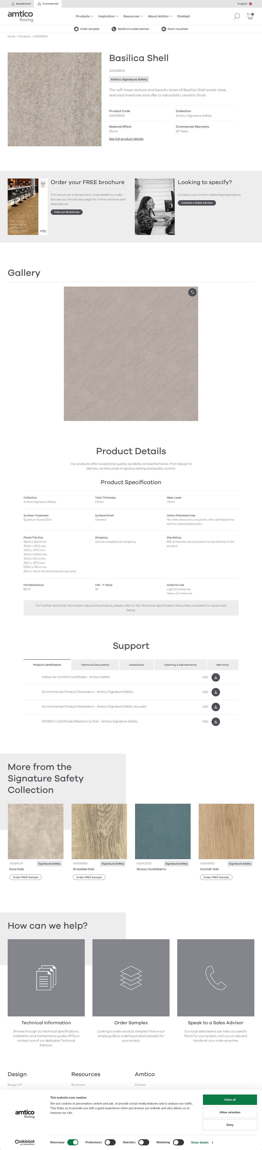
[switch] (110, 1142)
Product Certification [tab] (47, 665)
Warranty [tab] (222, 665)
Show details (199, 1142)
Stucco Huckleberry (151, 869)
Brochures (78, 1085)
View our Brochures (66, 212)
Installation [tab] (136, 665)
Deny (230, 1124)
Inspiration (107, 16)
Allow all (230, 1099)
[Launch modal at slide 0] (192, 292)
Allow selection (230, 1112)
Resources (131, 16)
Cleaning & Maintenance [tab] (180, 665)
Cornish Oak (209, 869)
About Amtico (158, 16)
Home (11, 36)
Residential (23, 4)
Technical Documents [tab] (95, 665)
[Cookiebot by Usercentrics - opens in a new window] (25, 1142)
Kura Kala (16, 869)
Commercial (50, 4)
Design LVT (15, 1085)
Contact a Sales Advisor (197, 203)
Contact (183, 16)
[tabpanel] (131, 699)
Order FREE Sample (25, 877)
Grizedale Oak (83, 869)
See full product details (126, 139)
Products (83, 16)
